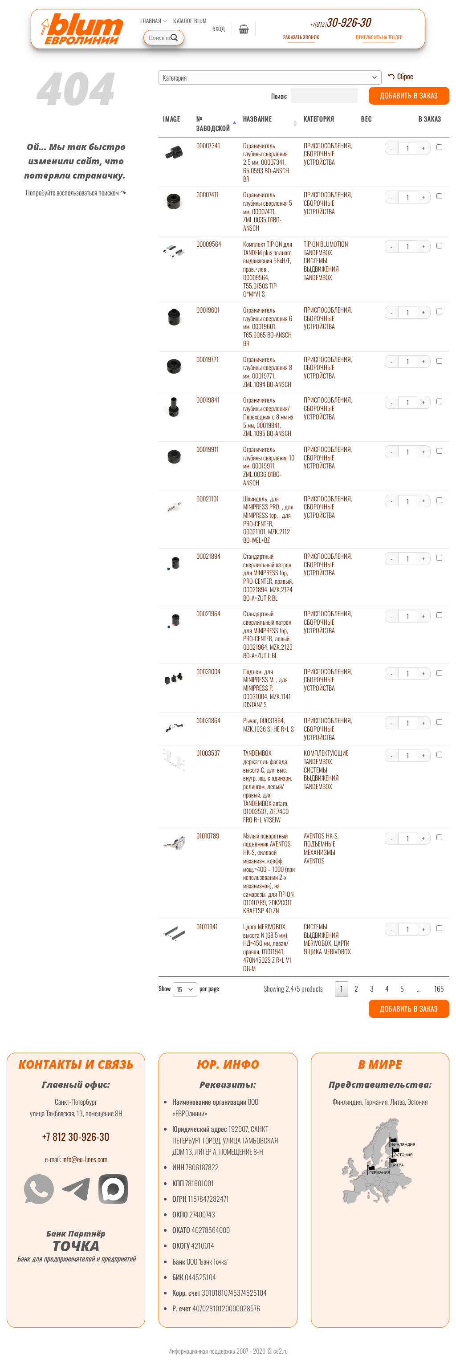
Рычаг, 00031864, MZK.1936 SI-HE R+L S (268, 724)
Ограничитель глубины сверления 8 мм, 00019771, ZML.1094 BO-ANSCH (267, 371)
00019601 (208, 309)
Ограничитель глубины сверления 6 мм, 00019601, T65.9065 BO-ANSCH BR (267, 326)
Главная (150, 20)
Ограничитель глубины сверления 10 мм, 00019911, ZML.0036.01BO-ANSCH (268, 465)
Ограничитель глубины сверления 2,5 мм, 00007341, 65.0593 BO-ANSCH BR (266, 162)
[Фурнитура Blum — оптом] (82, 28)
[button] (218, 29)
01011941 (207, 926)
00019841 (208, 399)
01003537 (208, 752)
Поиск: (280, 95)
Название (257, 118)
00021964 (208, 613)
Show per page (189, 989)
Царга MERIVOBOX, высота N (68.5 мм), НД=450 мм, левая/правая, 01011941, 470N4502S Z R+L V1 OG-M (267, 947)
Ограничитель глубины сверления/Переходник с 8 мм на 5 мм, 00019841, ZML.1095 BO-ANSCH (268, 416)
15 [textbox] (179, 989)
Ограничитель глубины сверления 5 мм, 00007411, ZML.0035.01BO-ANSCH (267, 211)
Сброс (405, 76)
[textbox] (270, 77)
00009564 (208, 243)
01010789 (207, 835)
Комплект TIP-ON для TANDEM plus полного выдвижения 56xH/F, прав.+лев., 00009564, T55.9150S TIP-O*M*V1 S (267, 268)
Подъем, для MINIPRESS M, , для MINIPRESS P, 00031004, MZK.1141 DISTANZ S (267, 688)
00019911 (207, 449)
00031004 (208, 671)
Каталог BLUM (189, 20)
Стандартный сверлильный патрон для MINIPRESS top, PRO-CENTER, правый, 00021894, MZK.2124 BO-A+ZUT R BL (268, 576)
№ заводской (213, 123)
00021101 (207, 498)
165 (439, 988)
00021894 (208, 556)
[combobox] (270, 77)
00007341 (208, 145)
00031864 (208, 720)
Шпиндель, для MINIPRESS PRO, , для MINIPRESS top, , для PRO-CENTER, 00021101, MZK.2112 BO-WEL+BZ (268, 519)
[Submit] (174, 37)
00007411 (207, 194)
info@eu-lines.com (84, 1159)
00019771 (207, 359)
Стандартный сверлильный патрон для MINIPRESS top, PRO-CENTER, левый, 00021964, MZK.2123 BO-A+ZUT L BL (268, 634)
